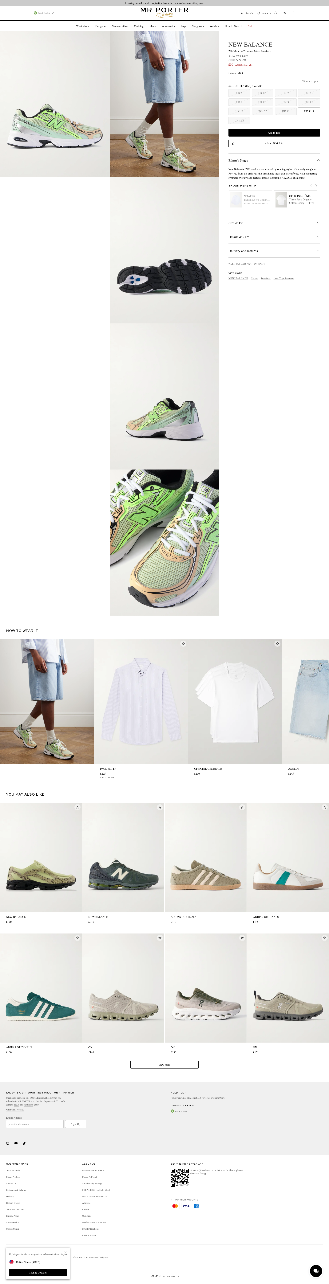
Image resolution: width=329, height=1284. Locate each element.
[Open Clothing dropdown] (145, 22)
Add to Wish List (274, 143)
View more (164, 1064)
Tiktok (24, 1143)
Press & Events (89, 1235)
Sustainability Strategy (92, 1183)
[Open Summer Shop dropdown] (129, 22)
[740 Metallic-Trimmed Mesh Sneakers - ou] (164, 104)
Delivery (10, 1196)
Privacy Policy (12, 1215)
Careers (85, 1209)
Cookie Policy (12, 1222)
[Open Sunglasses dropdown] (205, 22)
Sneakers (266, 278)
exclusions (28, 1104)
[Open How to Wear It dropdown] (243, 22)
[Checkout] (292, 13)
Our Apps (86, 1215)
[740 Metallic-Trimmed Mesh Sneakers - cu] (164, 543)
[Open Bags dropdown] (187, 22)
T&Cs (16, 1104)
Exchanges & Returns (16, 1189)
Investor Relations (90, 1228)
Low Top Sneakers (284, 278)
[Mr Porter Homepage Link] (164, 13)
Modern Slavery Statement (94, 1222)
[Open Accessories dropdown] (176, 22)
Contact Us (11, 1183)
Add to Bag (274, 132)
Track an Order (13, 1170)
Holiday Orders (13, 1202)
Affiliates (86, 1202)
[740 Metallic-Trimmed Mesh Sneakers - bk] (164, 396)
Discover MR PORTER (93, 1170)
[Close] (65, 1252)
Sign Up (75, 1124)
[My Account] (275, 13)
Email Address (14, 1117)
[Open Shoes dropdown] (157, 22)
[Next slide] (318, 188)
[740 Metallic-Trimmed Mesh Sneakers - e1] (164, 250)
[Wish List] (285, 13)
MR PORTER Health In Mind (96, 1189)
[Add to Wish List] (183, 644)
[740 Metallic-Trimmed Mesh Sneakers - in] (55, 104)
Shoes (254, 278)
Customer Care (217, 1097)
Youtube (16, 1143)
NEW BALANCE (250, 44)
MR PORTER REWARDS (94, 1196)
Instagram (7, 1143)
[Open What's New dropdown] (90, 22)
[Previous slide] (313, 188)
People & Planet (89, 1176)
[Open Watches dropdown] (220, 22)
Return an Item (13, 1176)
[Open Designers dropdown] (107, 22)
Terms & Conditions (15, 1209)
